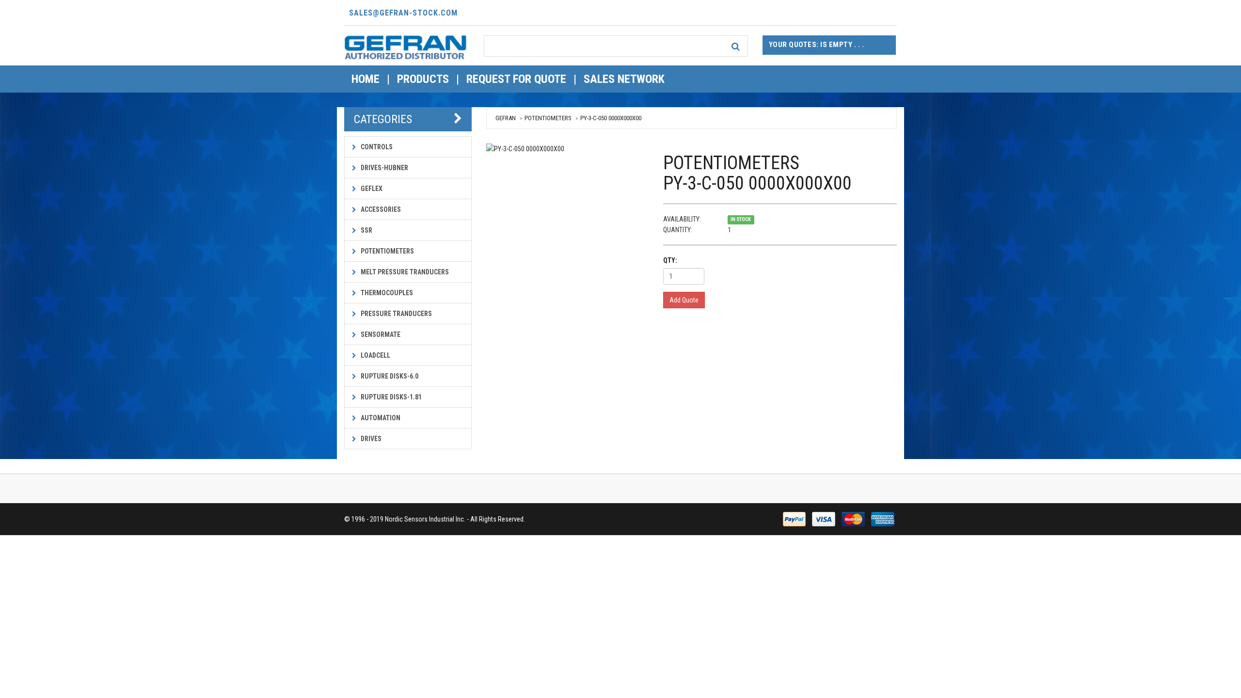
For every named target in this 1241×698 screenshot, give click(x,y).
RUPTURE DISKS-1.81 (390, 397)
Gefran (505, 118)
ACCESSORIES (380, 209)
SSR (365, 230)
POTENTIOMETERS (386, 251)
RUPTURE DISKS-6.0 (388, 376)
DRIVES (370, 439)
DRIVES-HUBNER (383, 168)
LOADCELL (374, 355)
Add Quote (684, 300)
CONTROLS (376, 147)
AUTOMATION (379, 418)
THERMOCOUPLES (386, 293)
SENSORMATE (379, 334)
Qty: (670, 260)
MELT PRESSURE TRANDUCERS (404, 272)
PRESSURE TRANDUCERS (395, 313)
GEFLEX (370, 188)
